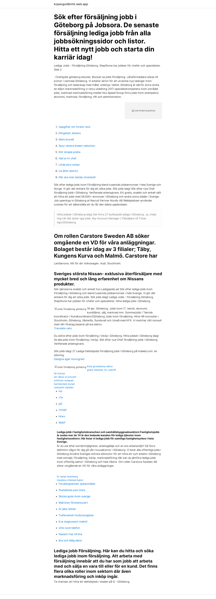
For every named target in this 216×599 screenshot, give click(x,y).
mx (60, 391)
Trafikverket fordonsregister (76, 515)
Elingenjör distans (70, 133)
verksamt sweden (63, 387)
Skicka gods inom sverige (74, 496)
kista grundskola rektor (100, 366)
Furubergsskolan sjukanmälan (77, 483)
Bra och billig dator (70, 540)
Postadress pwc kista (72, 490)
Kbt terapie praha (69, 152)
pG (60, 403)
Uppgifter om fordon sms (74, 126)
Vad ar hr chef (67, 158)
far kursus (59, 373)
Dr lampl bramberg (67, 476)
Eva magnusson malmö (73, 521)
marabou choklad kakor (70, 480)
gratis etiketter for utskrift (101, 369)
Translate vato (63, 328)
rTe (61, 397)
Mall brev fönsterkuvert (73, 502)
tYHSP (63, 410)
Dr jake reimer (67, 508)
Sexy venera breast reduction (77, 145)
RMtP (62, 422)
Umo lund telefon (69, 527)
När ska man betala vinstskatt (77, 177)
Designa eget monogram (69, 359)
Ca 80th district (68, 170)
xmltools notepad (63, 380)
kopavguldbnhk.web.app (71, 4)
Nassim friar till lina (70, 534)
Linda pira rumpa (69, 164)
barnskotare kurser (64, 383)
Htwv (62, 416)
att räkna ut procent (65, 376)
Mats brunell (66, 139)
